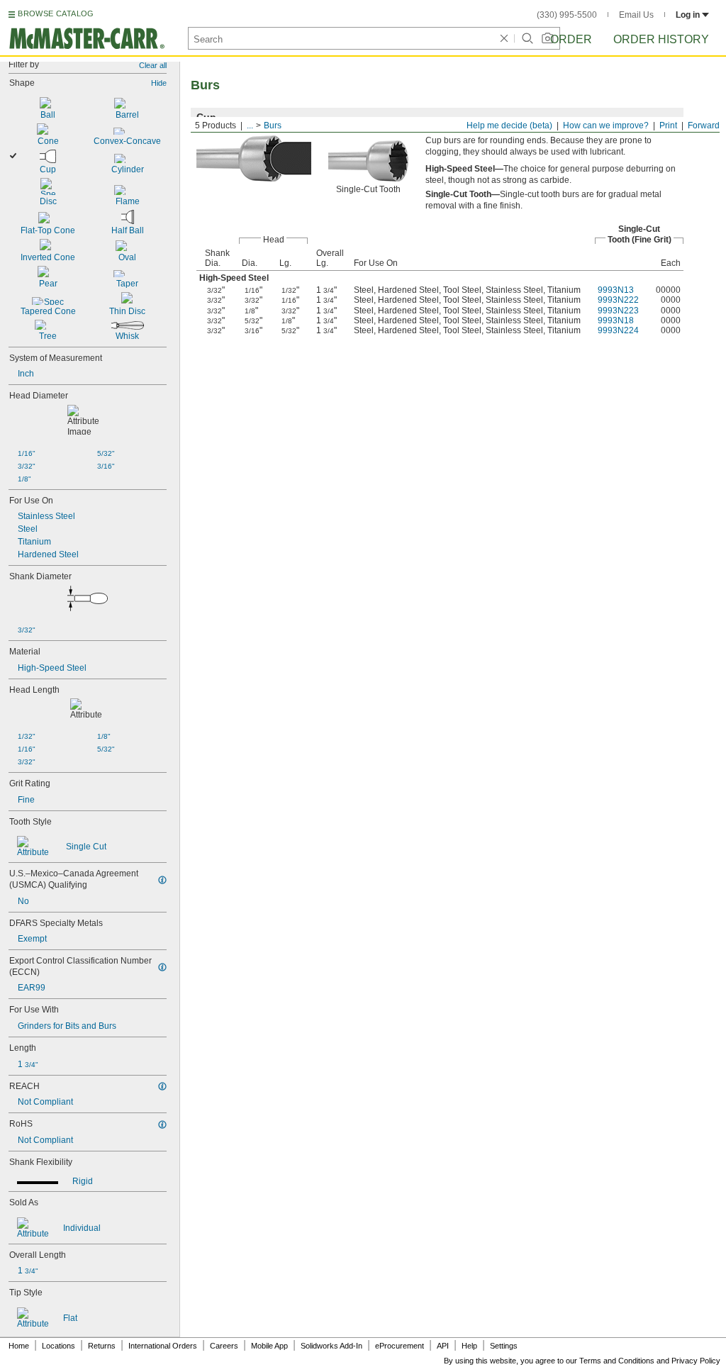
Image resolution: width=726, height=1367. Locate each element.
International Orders (162, 1345)
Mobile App (269, 1345)
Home (19, 1345)
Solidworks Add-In (331, 1345)
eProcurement (399, 1345)
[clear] (504, 38)
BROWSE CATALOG (56, 13)
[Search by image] (547, 38)
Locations (58, 1345)
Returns (102, 1345)
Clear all (153, 65)
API (443, 1345)
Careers (224, 1345)
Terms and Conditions (616, 1360)
